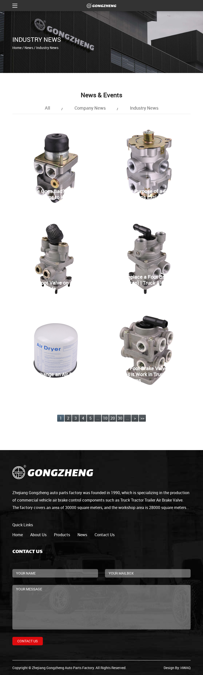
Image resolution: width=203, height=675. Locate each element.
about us (38, 534)
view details (25, 191)
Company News (90, 108)
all (47, 108)
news (82, 534)
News (29, 47)
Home (17, 47)
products (62, 534)
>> (142, 418)
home (17, 534)
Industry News (144, 108)
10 (105, 418)
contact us (105, 534)
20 (112, 418)
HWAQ (185, 667)
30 (120, 418)
